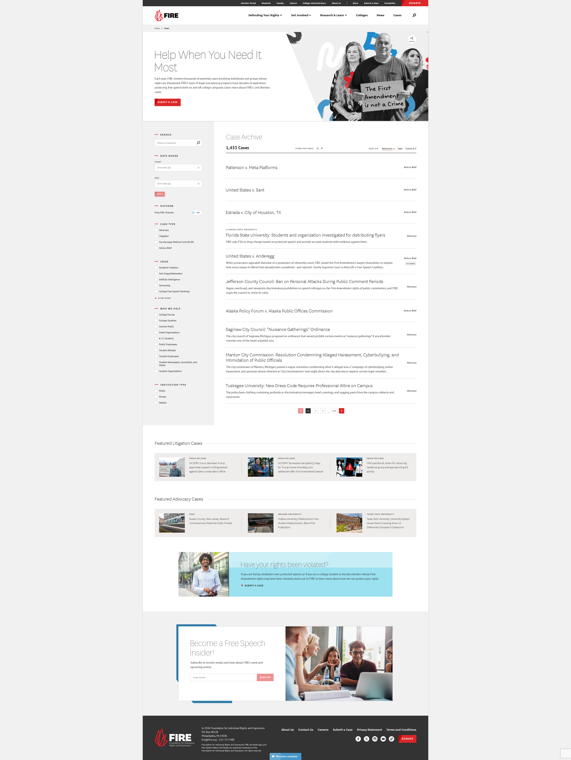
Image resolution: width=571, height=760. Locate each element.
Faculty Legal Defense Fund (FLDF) (176, 241)
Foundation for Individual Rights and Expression (238, 728)
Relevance (387, 148)
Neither (163, 402)
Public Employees (168, 344)
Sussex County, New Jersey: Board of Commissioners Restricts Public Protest (210, 521)
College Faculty (167, 314)
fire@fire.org (209, 739)
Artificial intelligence (169, 279)
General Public (166, 326)
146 (334, 411)
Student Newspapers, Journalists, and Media (178, 364)
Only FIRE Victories (164, 212)
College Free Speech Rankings (174, 291)
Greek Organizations (169, 332)
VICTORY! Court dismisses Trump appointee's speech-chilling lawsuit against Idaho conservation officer (208, 467)
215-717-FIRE (227, 739)
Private (162, 396)
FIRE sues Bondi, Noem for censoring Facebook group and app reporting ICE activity (387, 467)
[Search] (199, 143)
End (157, 177)
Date (400, 148)
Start (158, 161)
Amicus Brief (165, 247)
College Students (168, 320)
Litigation (164, 235)
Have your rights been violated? (284, 564)
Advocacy (164, 230)
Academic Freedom (168, 267)
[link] (167, 15)
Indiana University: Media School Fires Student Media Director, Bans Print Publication (298, 523)
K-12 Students (166, 338)
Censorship (164, 285)
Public (162, 390)
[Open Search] (414, 15)
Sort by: (374, 148)
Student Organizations (170, 371)
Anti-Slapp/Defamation (171, 273)
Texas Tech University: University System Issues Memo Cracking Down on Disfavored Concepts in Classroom (388, 523)
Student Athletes (167, 350)
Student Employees (169, 356)
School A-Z (410, 148)
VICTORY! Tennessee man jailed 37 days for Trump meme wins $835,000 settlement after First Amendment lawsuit (300, 467)
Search (166, 134)
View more (164, 298)
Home (157, 28)
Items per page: (304, 148)
